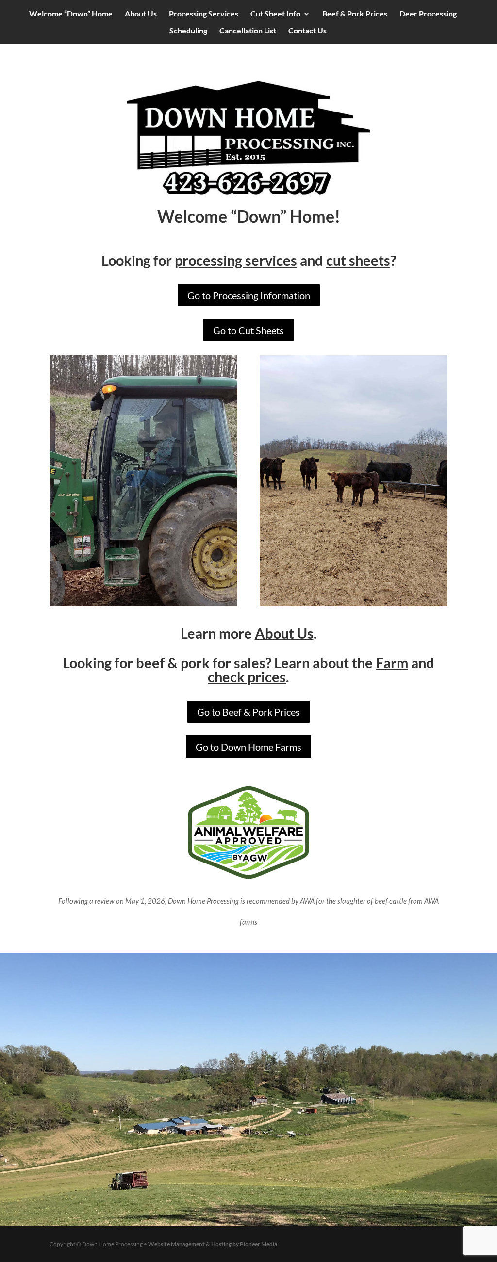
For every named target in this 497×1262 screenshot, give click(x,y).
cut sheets (358, 260)
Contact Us (307, 31)
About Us (141, 14)
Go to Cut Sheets (248, 330)
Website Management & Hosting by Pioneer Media (212, 1243)
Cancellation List (247, 31)
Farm (392, 662)
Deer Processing (428, 14)
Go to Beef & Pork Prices (248, 712)
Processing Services (203, 14)
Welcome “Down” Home (71, 14)
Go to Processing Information (248, 295)
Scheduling (188, 31)
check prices (247, 676)
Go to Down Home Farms (248, 746)
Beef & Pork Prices (354, 14)
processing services (236, 260)
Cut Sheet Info (275, 14)
